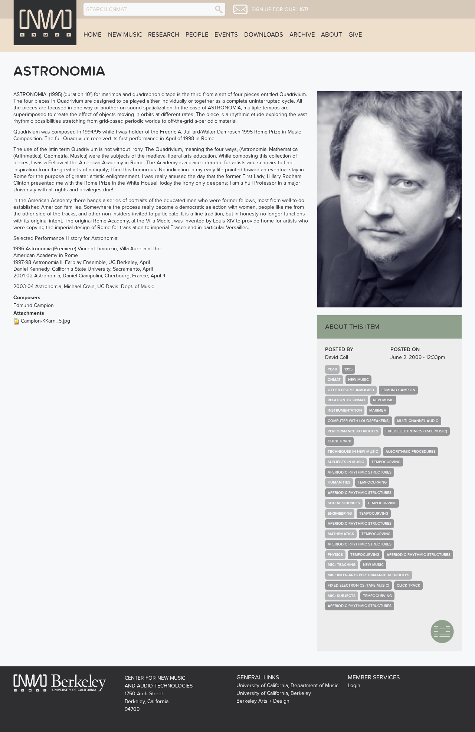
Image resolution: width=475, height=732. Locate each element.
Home (92, 35)
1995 (348, 369)
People (197, 35)
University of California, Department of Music (287, 685)
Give (355, 35)
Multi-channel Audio (418, 421)
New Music (125, 35)
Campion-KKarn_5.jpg (45, 321)
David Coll (336, 357)
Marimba (377, 410)
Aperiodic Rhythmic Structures (360, 472)
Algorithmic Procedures (411, 451)
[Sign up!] (240, 9)
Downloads (263, 35)
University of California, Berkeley (273, 693)
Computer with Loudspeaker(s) (359, 421)
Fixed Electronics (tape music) (416, 431)
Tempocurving (385, 462)
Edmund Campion (398, 390)
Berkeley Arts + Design (262, 701)
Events (226, 35)
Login (354, 685)
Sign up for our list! (280, 9)
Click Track (339, 441)
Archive (302, 35)
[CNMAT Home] (44, 22)
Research (163, 35)
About (331, 35)
